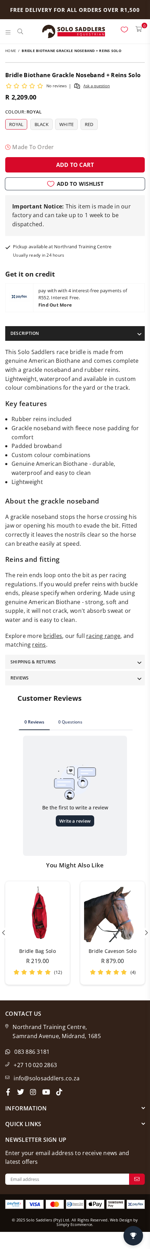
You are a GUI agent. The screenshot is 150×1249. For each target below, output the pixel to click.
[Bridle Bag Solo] (37, 913)
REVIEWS (19, 678)
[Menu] (8, 31)
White (66, 124)
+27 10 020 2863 (35, 1065)
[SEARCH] (20, 31)
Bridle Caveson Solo (112, 951)
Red (89, 124)
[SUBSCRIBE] (137, 1179)
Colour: (23, 112)
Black (41, 124)
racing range (103, 636)
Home (10, 50)
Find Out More (55, 305)
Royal (16, 124)
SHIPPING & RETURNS (33, 662)
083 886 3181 (32, 1052)
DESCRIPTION (24, 333)
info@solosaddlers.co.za (47, 1078)
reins (39, 644)
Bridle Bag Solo (37, 951)
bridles (52, 636)
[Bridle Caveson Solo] (112, 913)
